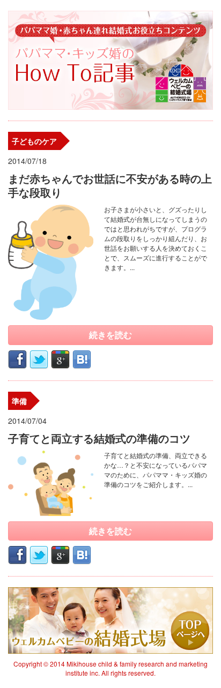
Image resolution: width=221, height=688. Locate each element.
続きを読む (110, 334)
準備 (19, 400)
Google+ (60, 359)
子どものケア (34, 141)
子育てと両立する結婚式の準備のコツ (99, 438)
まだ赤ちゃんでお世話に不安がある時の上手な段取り (110, 185)
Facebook (17, 359)
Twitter (39, 359)
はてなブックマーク (81, 359)
